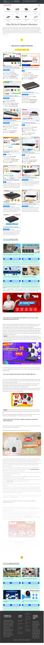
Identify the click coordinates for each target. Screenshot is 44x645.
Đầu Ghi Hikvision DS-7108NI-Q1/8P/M (29, 177)
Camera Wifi (27, 616)
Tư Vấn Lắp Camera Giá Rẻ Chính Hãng (29, 578)
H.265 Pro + (24, 49)
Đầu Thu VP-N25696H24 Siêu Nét (14, 287)
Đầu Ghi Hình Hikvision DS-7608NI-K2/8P (11, 67)
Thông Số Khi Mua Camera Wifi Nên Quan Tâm (30, 601)
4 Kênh (28, 49)
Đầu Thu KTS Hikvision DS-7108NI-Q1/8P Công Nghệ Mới (11, 152)
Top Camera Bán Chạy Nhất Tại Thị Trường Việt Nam (12, 601)
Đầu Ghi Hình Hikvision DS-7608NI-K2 (10, 95)
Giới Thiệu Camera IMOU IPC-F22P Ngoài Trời (12, 254)
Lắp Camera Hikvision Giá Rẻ (9, 52)
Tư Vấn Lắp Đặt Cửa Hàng (8, 578)
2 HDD (20, 49)
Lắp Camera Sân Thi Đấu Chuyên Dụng (31, 290)
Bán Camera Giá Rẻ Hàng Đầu (17, 290)
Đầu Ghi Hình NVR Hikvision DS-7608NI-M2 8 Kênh (30, 68)
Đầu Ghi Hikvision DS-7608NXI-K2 (9, 120)
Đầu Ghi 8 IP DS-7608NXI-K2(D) (28, 92)
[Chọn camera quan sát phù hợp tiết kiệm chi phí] (39, 14)
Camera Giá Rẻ (6, 2)
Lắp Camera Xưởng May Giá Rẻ (28, 254)
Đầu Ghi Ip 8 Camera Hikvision (22, 46)
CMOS (18, 49)
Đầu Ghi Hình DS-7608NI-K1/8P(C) (28, 152)
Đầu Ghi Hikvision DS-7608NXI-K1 (9, 203)
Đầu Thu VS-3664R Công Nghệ (20, 289)
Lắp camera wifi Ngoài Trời (20, 629)
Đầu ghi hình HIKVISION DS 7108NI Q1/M (10, 226)
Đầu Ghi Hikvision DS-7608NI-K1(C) (29, 122)
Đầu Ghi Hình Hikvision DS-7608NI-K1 (29, 203)
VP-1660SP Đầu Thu (10, 289)
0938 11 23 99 (10, 1)
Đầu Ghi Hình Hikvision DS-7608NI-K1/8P (11, 179)
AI (15, 49)
